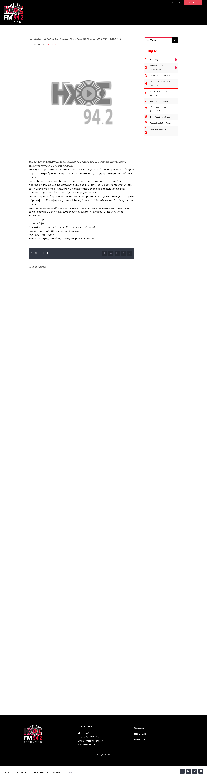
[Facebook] (98, 755)
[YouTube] (109, 755)
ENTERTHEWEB (66, 772)
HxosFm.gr (89, 745)
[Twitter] (105, 755)
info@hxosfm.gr (94, 741)
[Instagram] (102, 755)
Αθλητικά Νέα (51, 44)
